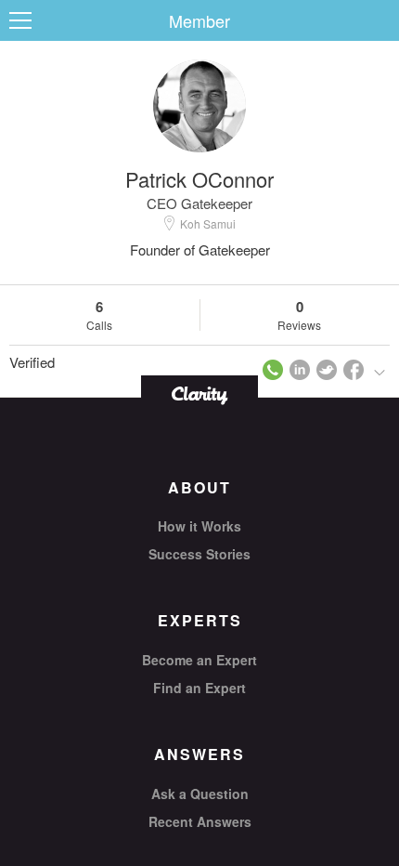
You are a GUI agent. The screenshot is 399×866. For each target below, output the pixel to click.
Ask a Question (200, 793)
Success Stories (199, 554)
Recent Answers (199, 821)
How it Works (199, 526)
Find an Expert (199, 687)
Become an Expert (199, 659)
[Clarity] (199, 393)
